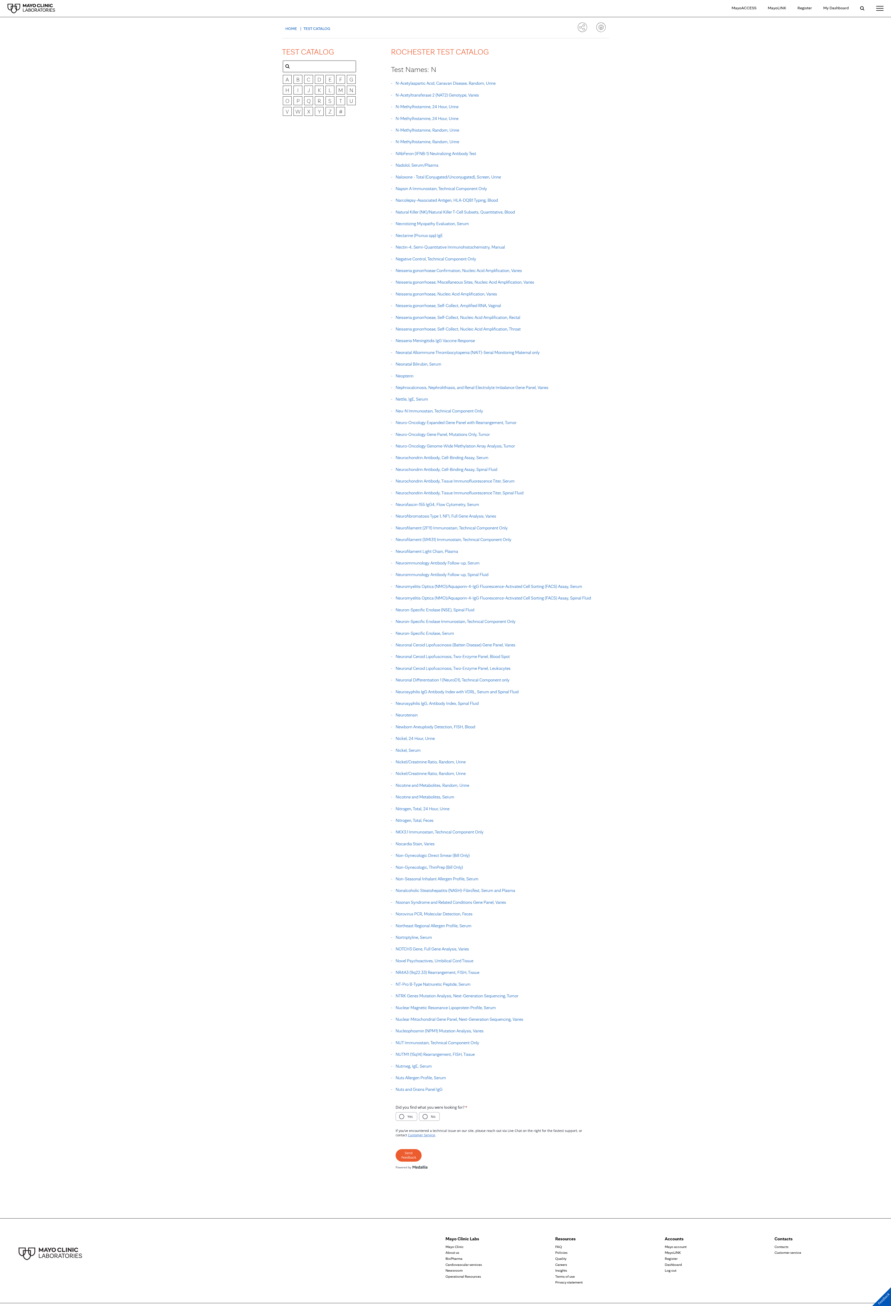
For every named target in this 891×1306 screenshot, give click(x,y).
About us (452, 1252)
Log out (670, 1270)
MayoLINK (777, 7)
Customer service (788, 1252)
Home (291, 28)
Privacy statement (569, 1282)
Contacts (781, 1246)
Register (804, 7)
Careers (561, 1264)
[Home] (31, 8)
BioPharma (454, 1258)
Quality (560, 1258)
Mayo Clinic (455, 1246)
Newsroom (454, 1270)
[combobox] (319, 66)
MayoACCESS (744, 7)
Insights (561, 1270)
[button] (287, 66)
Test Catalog (316, 28)
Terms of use (565, 1276)
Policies (561, 1252)
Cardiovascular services (464, 1264)
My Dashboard (836, 7)
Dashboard (673, 1264)
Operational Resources (463, 1276)
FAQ (558, 1246)
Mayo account (676, 1246)
